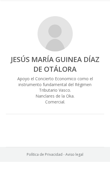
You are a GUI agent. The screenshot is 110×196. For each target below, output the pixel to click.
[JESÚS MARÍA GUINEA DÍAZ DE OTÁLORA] (55, 34)
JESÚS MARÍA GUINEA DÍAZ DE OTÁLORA (55, 64)
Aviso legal (74, 154)
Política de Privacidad (44, 154)
